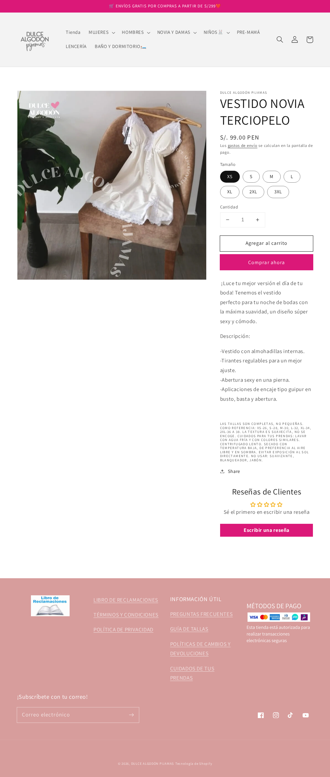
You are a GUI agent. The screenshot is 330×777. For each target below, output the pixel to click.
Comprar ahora (266, 262)
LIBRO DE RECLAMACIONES (125, 599)
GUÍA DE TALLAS (189, 628)
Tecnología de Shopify (193, 763)
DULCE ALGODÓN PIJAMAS (152, 763)
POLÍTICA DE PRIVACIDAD (123, 629)
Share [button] (234, 471)
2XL (253, 191)
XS (230, 176)
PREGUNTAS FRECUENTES (201, 614)
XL (229, 191)
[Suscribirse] (131, 714)
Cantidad (229, 207)
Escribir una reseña (266, 530)
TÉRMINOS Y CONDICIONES (126, 614)
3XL (278, 191)
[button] (101, 32)
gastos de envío (242, 145)
